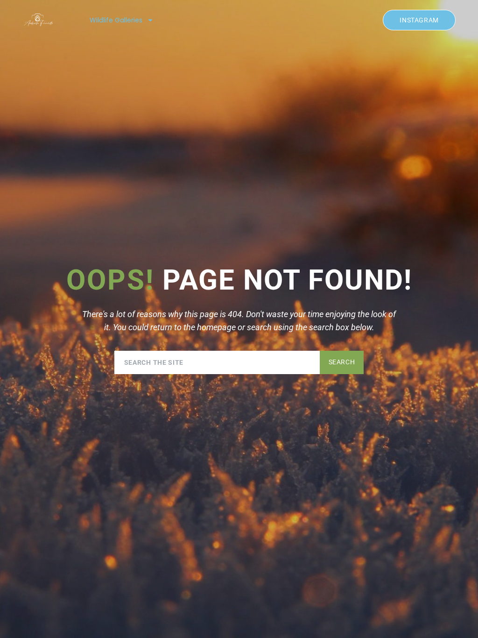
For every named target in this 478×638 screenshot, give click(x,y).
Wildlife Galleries (116, 20)
